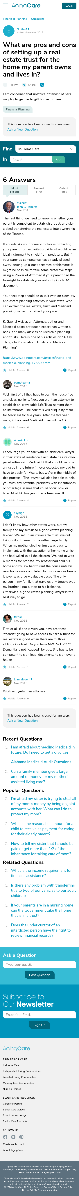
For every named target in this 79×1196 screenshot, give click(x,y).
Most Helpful (14, 190)
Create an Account (13, 1144)
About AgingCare (13, 1150)
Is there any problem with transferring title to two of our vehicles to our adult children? (43, 890)
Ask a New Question (22, 129)
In (5, 159)
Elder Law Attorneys (14, 1115)
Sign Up (40, 1025)
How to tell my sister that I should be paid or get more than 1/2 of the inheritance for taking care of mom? (42, 849)
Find (7, 149)
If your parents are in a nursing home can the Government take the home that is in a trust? (42, 910)
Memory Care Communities (18, 1083)
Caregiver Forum (12, 1103)
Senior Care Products (15, 1121)
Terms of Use (50, 1187)
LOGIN (69, 6)
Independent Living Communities (22, 1071)
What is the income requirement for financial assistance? (41, 873)
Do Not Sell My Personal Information (40, 1190)
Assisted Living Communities (19, 1077)
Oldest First (63, 190)
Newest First (39, 190)
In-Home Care (11, 1065)
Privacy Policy (66, 1187)
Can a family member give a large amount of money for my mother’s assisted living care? (40, 776)
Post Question (39, 975)
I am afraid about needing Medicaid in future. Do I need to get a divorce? (43, 750)
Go (58, 159)
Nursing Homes (12, 1089)
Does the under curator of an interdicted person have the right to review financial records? (41, 930)
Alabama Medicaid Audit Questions (41, 762)
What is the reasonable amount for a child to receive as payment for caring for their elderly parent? (42, 829)
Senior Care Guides (14, 1109)
